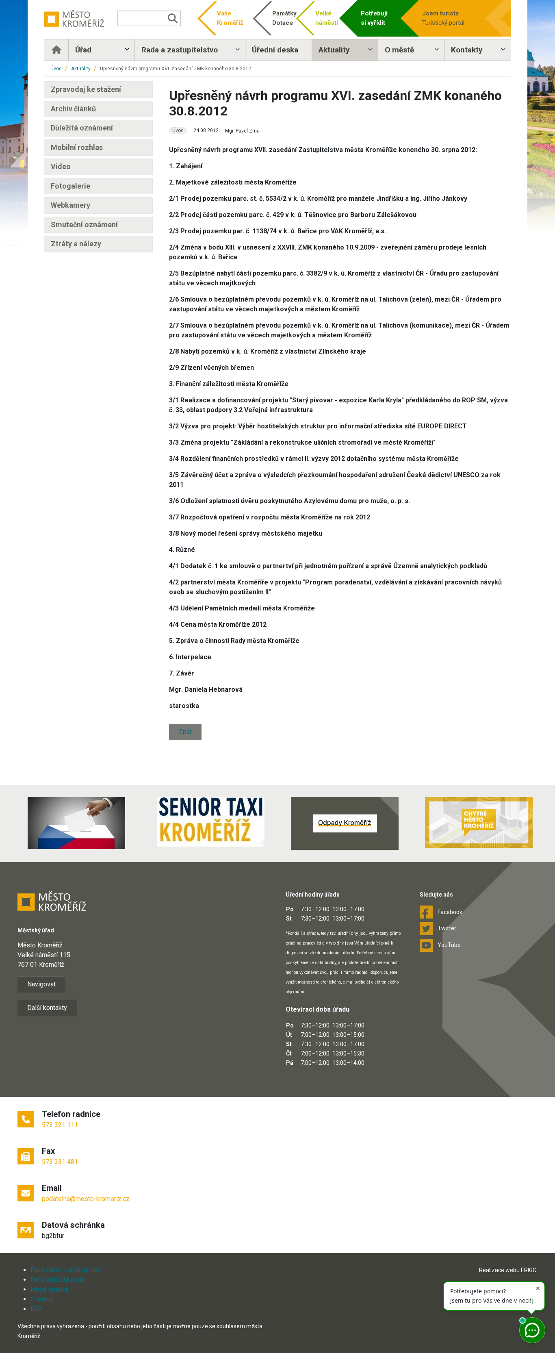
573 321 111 (60, 1125)
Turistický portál (443, 18)
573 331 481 (60, 1162)
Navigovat (41, 984)
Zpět (185, 732)
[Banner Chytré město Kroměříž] (479, 822)
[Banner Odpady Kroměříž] (344, 823)
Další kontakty (47, 1008)
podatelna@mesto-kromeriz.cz (86, 1199)
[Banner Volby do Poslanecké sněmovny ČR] (76, 823)
